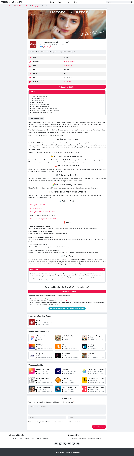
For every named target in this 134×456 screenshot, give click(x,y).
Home (51, 2)
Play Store (67, 81)
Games (67, 2)
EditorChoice (19, 6)
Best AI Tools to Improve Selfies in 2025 (43, 219)
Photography (35, 6)
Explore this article (36, 118)
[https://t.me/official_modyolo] (78, 443)
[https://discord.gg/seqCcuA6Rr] (56, 443)
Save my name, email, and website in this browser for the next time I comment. (55, 422)
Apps (59, 2)
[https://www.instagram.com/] (73, 443)
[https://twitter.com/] (65, 443)
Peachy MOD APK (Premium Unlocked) (42, 212)
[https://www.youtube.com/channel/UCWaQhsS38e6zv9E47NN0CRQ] (69, 443)
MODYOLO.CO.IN (11, 1)
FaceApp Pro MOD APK (37, 205)
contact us (82, 438)
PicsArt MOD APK (36, 208)
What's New (34, 269)
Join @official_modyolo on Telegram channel (68, 308)
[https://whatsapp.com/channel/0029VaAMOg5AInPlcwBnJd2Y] (60, 443)
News (76, 2)
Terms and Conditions (95, 438)
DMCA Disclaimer (42, 438)
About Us (74, 438)
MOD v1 (32, 92)
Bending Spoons (49, 47)
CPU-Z (66, 300)
